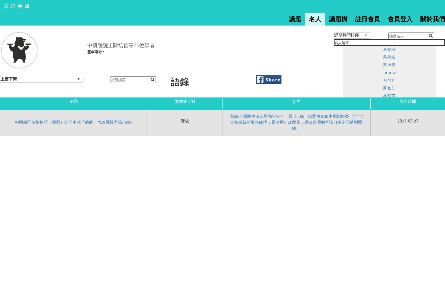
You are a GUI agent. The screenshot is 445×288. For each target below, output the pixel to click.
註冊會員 (367, 19)
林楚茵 (389, 95)
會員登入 (400, 19)
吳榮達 (389, 56)
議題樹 (338, 19)
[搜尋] (153, 80)
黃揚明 (389, 64)
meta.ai (389, 72)
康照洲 (389, 49)
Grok (389, 80)
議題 (295, 19)
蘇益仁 (389, 87)
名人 (315, 19)
